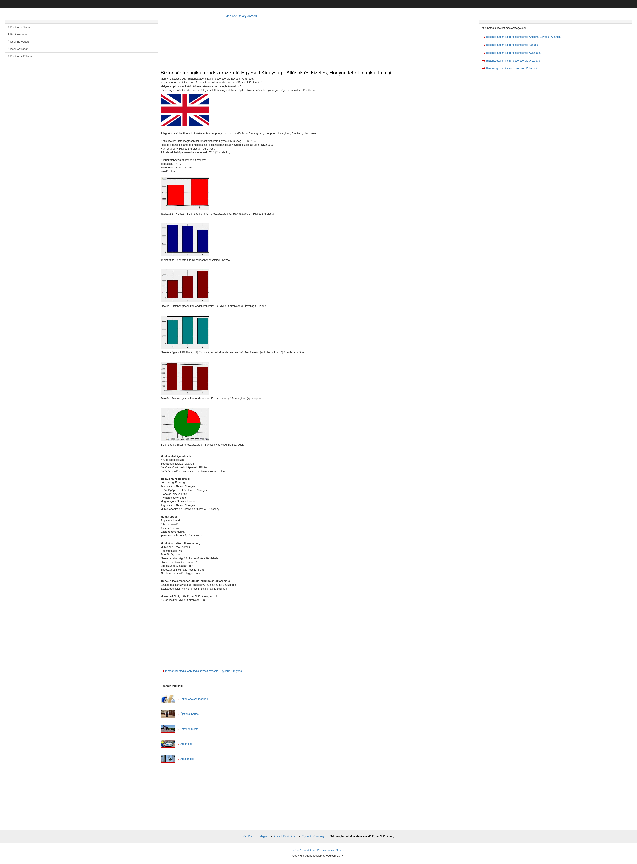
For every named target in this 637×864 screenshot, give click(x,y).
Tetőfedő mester (189, 729)
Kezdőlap (248, 836)
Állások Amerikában (19, 27)
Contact (340, 850)
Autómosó (186, 744)
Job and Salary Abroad (241, 16)
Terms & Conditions (303, 850)
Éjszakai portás (189, 714)
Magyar (264, 836)
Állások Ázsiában (18, 34)
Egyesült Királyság (313, 836)
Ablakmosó (187, 759)
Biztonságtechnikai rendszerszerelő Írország (512, 68)
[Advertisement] (260, 43)
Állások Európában (19, 41)
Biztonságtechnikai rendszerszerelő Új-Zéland (513, 60)
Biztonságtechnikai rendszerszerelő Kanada (512, 45)
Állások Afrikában (18, 49)
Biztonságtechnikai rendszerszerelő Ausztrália (513, 53)
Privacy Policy (325, 850)
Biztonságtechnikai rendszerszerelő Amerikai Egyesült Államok (523, 37)
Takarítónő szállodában (194, 699)
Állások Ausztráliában (20, 56)
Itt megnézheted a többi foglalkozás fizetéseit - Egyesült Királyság (203, 671)
